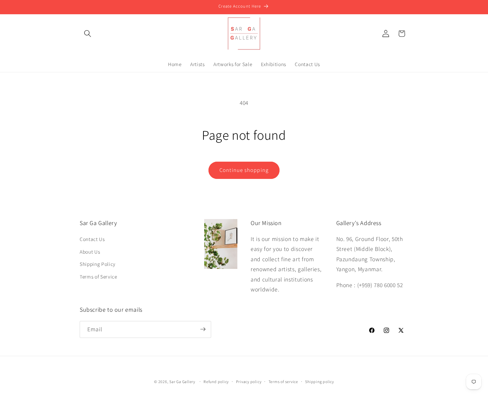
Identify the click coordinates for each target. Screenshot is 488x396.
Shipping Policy (98, 264)
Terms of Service (98, 276)
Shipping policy (319, 381)
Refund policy (216, 381)
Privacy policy (249, 381)
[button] (88, 33)
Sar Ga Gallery (182, 381)
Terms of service (283, 381)
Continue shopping (244, 170)
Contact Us (92, 239)
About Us (90, 251)
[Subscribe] (203, 329)
